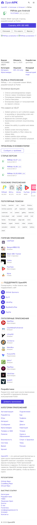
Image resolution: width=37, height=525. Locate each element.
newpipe (30, 209)
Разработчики (6, 497)
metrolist (31, 212)
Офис (22, 421)
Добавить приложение (12, 402)
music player (5, 216)
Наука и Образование (25, 435)
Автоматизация (7, 412)
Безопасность (6, 440)
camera (17, 212)
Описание (6, 31)
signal (10, 223)
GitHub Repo (6, 481)
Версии (30, 31)
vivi (11, 212)
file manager (12, 220)
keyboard (22, 209)
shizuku (30, 223)
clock (28, 220)
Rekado (4, 223)
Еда (21, 415)
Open (11, 2)
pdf (16, 209)
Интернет (21, 7)
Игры (3, 418)
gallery (24, 212)
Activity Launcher (7, 209)
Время (3, 446)
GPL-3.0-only (18, 70)
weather (24, 227)
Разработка (5, 415)
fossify (4, 205)
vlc (19, 227)
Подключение (25, 412)
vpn (17, 205)
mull (32, 216)
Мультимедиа (6, 72)
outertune (4, 212)
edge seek (21, 220)
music (23, 205)
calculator (4, 227)
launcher (11, 205)
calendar (12, 227)
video (23, 223)
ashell (26, 216)
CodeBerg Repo (7, 483)
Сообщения (5, 425)
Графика (23, 418)
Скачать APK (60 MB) (18, 25)
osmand (19, 216)
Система (4, 443)
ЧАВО (3, 499)
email (3, 230)
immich (17, 223)
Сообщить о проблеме (12, 151)
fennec (4, 220)
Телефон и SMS (7, 431)
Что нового (18, 31)
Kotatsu (29, 205)
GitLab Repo (5, 486)
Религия (4, 434)
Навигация (24, 428)
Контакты (4, 514)
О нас (3, 505)
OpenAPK (4, 7)
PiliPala (13, 10)
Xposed (4, 449)
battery (32, 227)
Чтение (22, 431)
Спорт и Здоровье (27, 440)
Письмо (23, 446)
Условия (4, 512)
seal (13, 216)
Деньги (22, 425)
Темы (22, 443)
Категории (12, 7)
